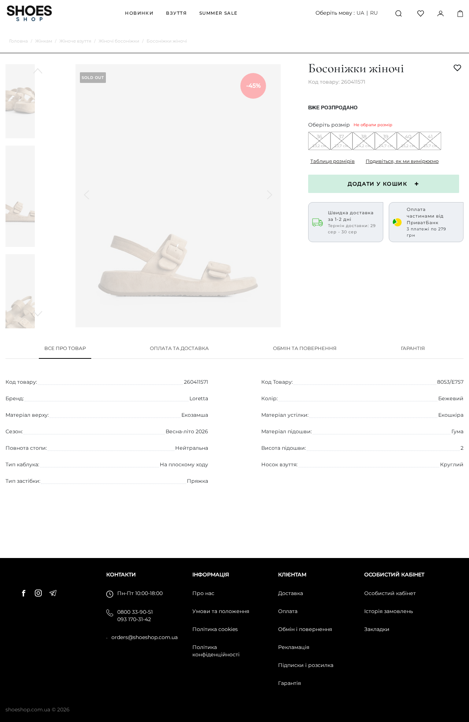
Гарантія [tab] (413, 348)
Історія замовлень (388, 611)
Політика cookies (215, 629)
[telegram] (54, 592)
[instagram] (40, 592)
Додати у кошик (377, 183)
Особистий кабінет (390, 593)
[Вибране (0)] (420, 13)
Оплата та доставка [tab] (179, 348)
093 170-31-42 (134, 619)
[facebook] (25, 592)
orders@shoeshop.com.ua (144, 637)
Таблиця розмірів (332, 161)
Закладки (376, 629)
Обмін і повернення (305, 629)
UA (360, 13)
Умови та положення (220, 611)
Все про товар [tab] (65, 348)
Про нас (203, 593)
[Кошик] (460, 13)
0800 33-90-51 (135, 612)
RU (374, 13)
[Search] (398, 13)
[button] (37, 313)
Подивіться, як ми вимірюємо (402, 161)
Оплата (288, 611)
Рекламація (293, 647)
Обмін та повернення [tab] (305, 348)
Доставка (290, 593)
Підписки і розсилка (305, 665)
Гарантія (289, 683)
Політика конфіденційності (216, 651)
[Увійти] (440, 13)
